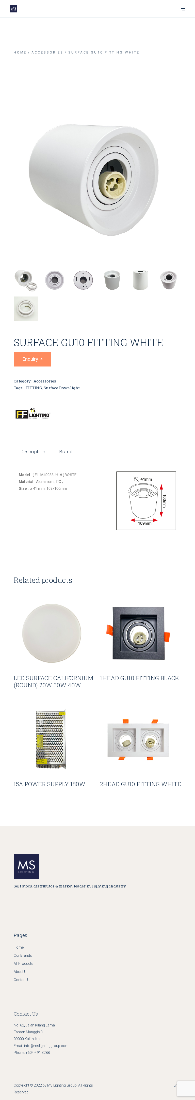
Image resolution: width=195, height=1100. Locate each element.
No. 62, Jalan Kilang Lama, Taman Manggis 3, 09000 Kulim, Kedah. (35, 1032)
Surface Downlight (62, 387)
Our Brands (23, 955)
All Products (23, 964)
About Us (21, 972)
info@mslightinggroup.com (46, 1046)
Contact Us (22, 980)
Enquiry (30, 359)
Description (33, 452)
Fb (176, 1085)
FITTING (33, 387)
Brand (66, 452)
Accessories (45, 380)
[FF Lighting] (33, 413)
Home (19, 947)
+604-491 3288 (38, 1053)
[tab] (33, 454)
